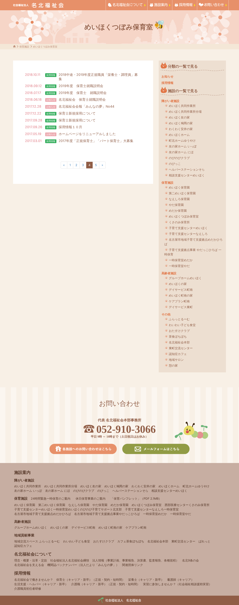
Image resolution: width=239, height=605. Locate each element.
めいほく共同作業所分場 (185, 111)
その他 (166, 314)
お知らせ (50, 99)
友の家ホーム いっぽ (183, 146)
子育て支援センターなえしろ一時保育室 (152, 509)
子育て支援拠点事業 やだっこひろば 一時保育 (192, 252)
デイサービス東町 (181, 307)
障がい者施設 (170, 101)
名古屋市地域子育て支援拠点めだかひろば (193, 242)
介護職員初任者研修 (27, 588)
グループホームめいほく (185, 278)
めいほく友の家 (179, 117)
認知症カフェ (178, 354)
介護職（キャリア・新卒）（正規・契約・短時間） (105, 584)
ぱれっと (204, 541)
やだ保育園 (176, 205)
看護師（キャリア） (180, 579)
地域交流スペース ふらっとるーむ (37, 541)
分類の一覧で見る (183, 66)
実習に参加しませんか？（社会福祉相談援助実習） (177, 584)
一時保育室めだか (181, 260)
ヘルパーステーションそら (187, 169)
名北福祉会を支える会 (29, 565)
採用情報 (186, 4)
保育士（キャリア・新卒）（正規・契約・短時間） (90, 579)
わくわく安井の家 (181, 129)
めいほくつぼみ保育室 (184, 216)
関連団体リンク (132, 565)
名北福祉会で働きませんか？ (33, 579)
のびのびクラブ (179, 158)
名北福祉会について (128, 4)
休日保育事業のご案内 (90, 498)
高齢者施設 (169, 273)
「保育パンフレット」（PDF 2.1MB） (136, 498)
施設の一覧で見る (183, 91)
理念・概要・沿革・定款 (30, 560)
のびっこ (175, 164)
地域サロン (176, 360)
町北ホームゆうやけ (182, 140)
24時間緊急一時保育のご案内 (50, 498)
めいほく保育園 (179, 187)
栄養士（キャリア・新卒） (146, 579)
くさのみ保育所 (179, 222)
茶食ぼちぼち (178, 336)
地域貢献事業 (24, 535)
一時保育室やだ (179, 266)
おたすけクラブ (179, 331)
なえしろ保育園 (179, 199)
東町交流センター (181, 348)
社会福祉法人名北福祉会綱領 (69, 560)
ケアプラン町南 (179, 301)
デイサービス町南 (181, 289)
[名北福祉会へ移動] (14, 46)
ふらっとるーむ (179, 319)
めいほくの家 (178, 284)
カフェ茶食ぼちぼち (130, 541)
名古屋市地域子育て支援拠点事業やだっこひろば (107, 514)
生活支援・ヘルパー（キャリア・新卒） (41, 584)
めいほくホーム (179, 135)
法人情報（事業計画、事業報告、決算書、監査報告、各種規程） (135, 560)
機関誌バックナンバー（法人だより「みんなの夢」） (83, 565)
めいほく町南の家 (181, 295)
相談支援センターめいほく (187, 175)
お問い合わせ (214, 4)
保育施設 (167, 182)
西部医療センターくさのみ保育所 (187, 505)
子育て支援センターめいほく (188, 228)
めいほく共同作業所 (182, 106)
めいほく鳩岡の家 (181, 123)
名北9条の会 (190, 560)
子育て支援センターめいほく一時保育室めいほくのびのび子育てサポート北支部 (68, 509)
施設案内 (161, 4)
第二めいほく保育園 (182, 193)
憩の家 (173, 365)
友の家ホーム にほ (181, 152)
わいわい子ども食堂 (182, 325)
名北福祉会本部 (179, 342)
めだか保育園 (178, 210)
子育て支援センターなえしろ (188, 234)
